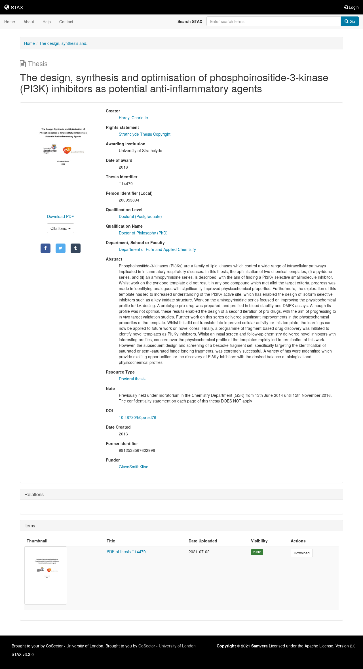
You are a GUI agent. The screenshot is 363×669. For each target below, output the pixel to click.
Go (352, 21)
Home (9, 21)
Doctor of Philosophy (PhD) (143, 233)
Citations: (59, 228)
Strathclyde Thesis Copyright (144, 134)
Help (47, 21)
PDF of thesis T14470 (126, 551)
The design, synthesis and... (64, 43)
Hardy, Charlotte (133, 117)
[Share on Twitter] (61, 248)
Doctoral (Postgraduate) (140, 216)
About (29, 21)
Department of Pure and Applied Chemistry (157, 249)
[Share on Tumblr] (76, 248)
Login (353, 7)
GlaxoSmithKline (133, 466)
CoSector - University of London (167, 646)
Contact (66, 21)
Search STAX (190, 21)
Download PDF (60, 216)
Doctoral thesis (132, 378)
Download (302, 552)
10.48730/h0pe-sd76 (137, 417)
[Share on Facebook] (45, 248)
